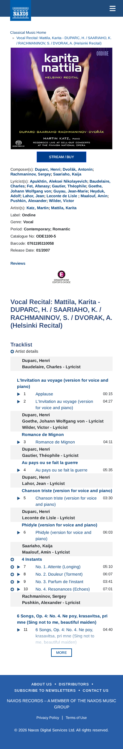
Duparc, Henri (47, 169)
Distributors (74, 684)
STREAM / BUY (61, 157)
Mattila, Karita (63, 208)
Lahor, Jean (33, 196)
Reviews (17, 263)
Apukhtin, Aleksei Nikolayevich (58, 181)
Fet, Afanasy (38, 186)
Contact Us (96, 690)
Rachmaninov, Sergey (30, 174)
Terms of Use (76, 718)
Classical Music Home (28, 32)
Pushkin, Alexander (28, 200)
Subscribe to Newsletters (45, 690)
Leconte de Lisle (62, 196)
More (61, 653)
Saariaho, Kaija (67, 174)
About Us (42, 684)
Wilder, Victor (61, 200)
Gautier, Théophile (69, 186)
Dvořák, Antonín (78, 169)
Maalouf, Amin (94, 196)
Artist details (26, 351)
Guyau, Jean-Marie (70, 191)
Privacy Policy (47, 718)
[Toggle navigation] (111, 8)
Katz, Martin (38, 208)
